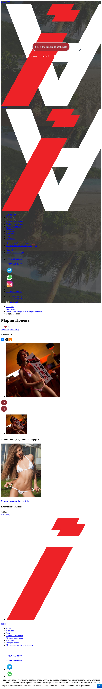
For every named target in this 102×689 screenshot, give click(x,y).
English (45, 56)
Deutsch (58, 56)
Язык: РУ (5, 2)
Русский (32, 56)
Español (71, 56)
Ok (99, 686)
